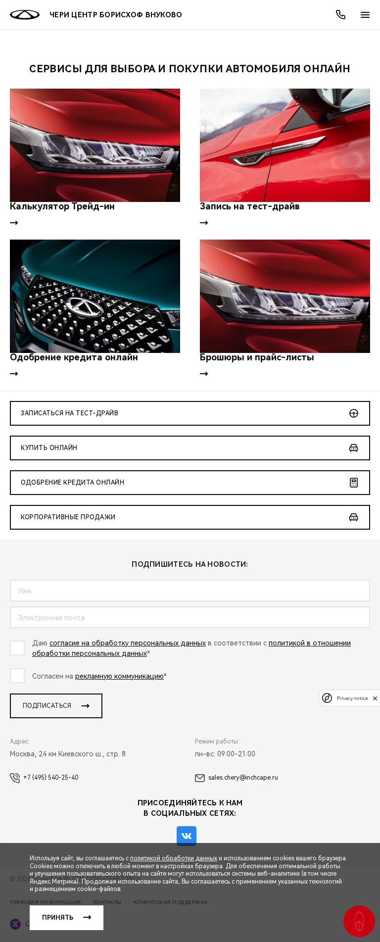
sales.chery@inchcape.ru (243, 777)
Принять (57, 917)
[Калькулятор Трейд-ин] (95, 145)
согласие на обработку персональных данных (127, 643)
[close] (375, 698)
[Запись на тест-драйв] (285, 145)
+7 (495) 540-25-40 (50, 777)
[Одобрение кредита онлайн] (95, 296)
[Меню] (365, 15)
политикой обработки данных (173, 858)
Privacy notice (352, 698)
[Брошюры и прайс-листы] (285, 296)
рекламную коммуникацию (119, 676)
